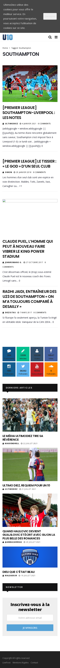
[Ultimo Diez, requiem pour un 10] (30, 464)
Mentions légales (20, 662)
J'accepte (50, 16)
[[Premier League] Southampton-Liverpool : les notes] (30, 83)
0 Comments (44, 123)
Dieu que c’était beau (18, 572)
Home (5, 48)
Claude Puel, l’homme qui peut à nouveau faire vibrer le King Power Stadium (27, 249)
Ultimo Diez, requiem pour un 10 (26, 485)
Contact (34, 662)
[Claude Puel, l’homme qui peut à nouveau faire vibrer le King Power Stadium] (30, 217)
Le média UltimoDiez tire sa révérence (22, 438)
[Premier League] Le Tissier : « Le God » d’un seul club (29, 164)
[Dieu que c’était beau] (30, 557)
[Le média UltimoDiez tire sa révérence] (30, 415)
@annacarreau (13, 542)
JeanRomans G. (13, 262)
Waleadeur (11, 575)
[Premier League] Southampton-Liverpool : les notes (28, 112)
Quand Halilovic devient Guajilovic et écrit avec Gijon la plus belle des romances (28, 534)
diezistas (10, 312)
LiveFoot (6, 662)
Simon (8, 172)
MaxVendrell (12, 443)
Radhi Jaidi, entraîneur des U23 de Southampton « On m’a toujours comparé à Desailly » (29, 299)
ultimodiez (11, 123)
